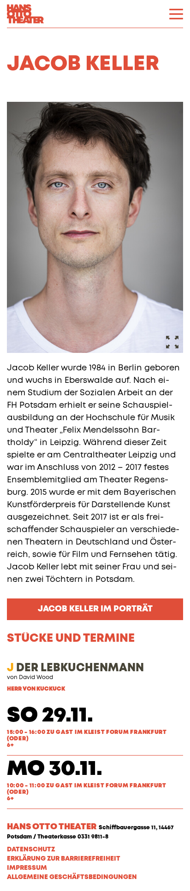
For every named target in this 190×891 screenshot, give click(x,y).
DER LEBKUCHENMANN (75, 668)
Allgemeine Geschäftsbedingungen (72, 877)
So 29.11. (50, 715)
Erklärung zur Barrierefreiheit (63, 859)
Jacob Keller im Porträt (95, 609)
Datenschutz (31, 849)
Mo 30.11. (54, 769)
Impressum (27, 868)
